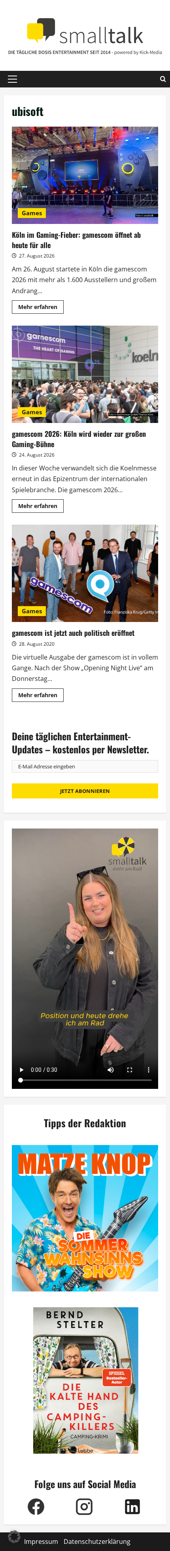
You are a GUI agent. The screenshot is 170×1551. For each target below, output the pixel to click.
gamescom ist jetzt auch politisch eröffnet (85, 573)
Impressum (41, 1541)
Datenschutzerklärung (97, 1541)
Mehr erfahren (41, 308)
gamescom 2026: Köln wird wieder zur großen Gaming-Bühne (85, 374)
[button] (12, 79)
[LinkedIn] (132, 1507)
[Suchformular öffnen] (163, 79)
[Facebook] (36, 1507)
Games (32, 213)
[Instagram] (84, 1507)
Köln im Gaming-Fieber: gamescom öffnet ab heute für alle (85, 175)
